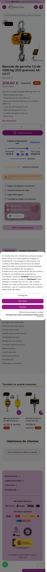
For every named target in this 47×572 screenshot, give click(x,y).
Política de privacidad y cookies (31, 312)
